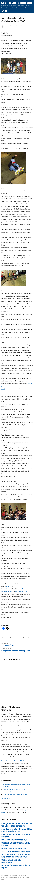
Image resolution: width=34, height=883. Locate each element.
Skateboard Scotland (6, 875)
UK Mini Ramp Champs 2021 (14, 840)
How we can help (20, 8)
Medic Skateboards (21, 591)
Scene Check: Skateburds (13, 848)
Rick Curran (6, 25)
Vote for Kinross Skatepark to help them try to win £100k (15, 855)
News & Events (9, 8)
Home (3, 8)
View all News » (6, 798)
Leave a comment (7, 27)
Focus (7, 586)
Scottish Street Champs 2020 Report (15, 844)
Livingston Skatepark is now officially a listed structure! (16, 824)
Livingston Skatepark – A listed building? (15, 794)
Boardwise (8, 591)
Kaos (7, 589)
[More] (29, 8)
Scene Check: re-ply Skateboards (11, 861)
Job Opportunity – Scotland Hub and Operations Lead (16, 830)
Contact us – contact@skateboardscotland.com (12, 877)
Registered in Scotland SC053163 (20, 875)
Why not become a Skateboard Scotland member (16, 761)
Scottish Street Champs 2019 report (15, 866)
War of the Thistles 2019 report (16, 851)
